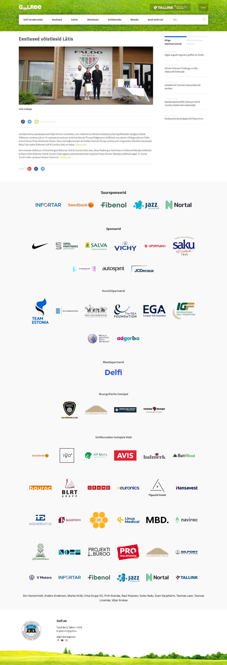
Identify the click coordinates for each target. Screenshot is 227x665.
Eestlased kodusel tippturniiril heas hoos (184, 118)
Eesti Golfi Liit (155, 19)
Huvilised (57, 19)
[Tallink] (170, 7)
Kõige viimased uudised (194, 41)
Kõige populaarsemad (173, 41)
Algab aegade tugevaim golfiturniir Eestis (184, 54)
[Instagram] (66, 640)
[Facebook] (58, 640)
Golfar (74, 19)
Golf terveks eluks (33, 19)
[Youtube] (62, 640)
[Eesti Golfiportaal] (30, 8)
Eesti (203, 7)
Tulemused (80, 144)
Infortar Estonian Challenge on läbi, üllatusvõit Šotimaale (181, 70)
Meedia (135, 19)
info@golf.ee (70, 631)
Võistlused (93, 19)
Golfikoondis (114, 19)
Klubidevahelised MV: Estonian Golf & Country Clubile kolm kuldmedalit (182, 103)
